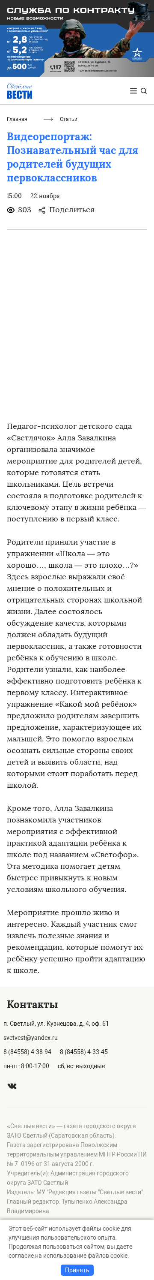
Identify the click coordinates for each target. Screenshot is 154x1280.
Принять (77, 1270)
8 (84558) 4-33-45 (84, 1051)
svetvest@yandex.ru (30, 1037)
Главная (17, 119)
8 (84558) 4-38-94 (27, 1051)
